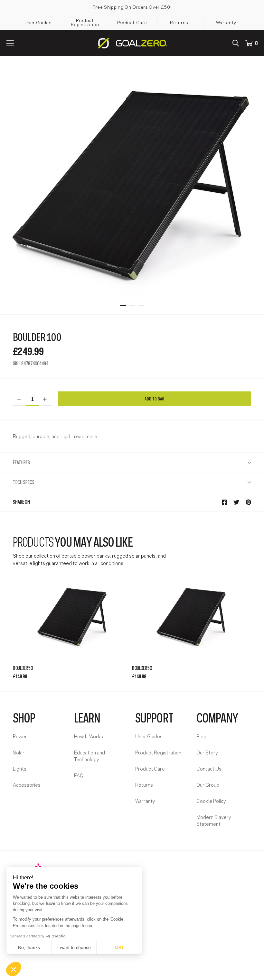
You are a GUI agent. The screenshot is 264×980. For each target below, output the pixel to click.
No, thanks (29, 947)
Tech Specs (23, 481)
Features (21, 462)
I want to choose (74, 947)
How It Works (88, 736)
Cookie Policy (211, 800)
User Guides (38, 22)
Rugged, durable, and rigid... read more (55, 435)
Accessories (27, 784)
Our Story (207, 752)
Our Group (207, 784)
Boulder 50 (23, 667)
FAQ (78, 775)
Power (20, 736)
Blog (201, 736)
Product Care (132, 22)
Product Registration (85, 22)
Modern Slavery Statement (213, 820)
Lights (19, 768)
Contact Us (209, 768)
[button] (13, 969)
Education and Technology (89, 756)
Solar (18, 752)
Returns (179, 22)
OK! (119, 947)
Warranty (226, 22)
